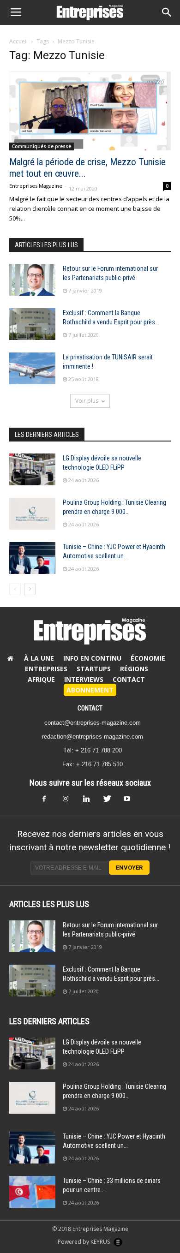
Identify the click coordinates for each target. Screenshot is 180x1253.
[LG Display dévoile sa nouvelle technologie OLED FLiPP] (32, 469)
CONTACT (90, 708)
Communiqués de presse (41, 146)
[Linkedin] (90, 801)
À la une (39, 658)
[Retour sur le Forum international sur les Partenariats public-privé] (32, 280)
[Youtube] (131, 801)
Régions (134, 668)
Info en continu (92, 658)
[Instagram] (70, 801)
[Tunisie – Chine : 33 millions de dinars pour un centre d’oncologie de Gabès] (32, 1192)
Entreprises (46, 668)
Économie (148, 658)
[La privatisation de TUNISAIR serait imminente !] (32, 368)
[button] (167, 12)
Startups (94, 668)
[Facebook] (49, 801)
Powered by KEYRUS (84, 1242)
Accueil (18, 41)
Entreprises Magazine (35, 185)
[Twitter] (110, 801)
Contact (129, 679)
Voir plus (86, 401)
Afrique (41, 679)
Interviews (83, 679)
